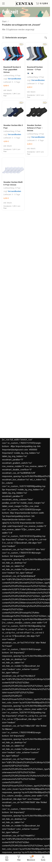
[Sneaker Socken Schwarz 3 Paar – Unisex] (37, 112)
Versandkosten (14, 79)
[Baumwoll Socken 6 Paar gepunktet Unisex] (13, 53)
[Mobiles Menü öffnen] (3, 3)
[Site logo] (24, 3)
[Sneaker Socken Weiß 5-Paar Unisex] (13, 169)
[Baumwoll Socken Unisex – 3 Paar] (37, 53)
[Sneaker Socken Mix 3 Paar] (13, 112)
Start (4, 21)
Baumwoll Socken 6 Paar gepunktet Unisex (12, 69)
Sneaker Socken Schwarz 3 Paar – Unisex (35, 128)
